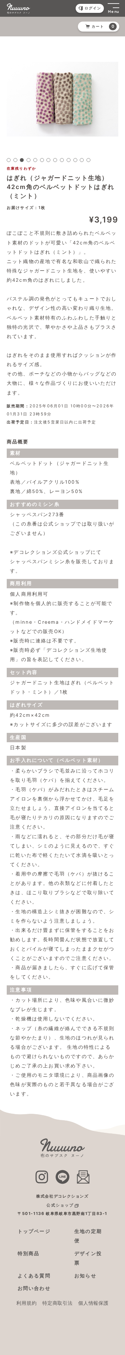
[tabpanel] (62, 99)
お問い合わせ (34, 1288)
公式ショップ (60, 1205)
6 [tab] (42, 160)
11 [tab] (75, 160)
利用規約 (26, 1303)
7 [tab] (48, 160)
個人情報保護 (93, 1303)
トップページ (34, 1231)
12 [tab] (82, 160)
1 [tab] (9, 160)
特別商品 (29, 1253)
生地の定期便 (88, 1236)
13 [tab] (88, 160)
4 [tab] (28, 160)
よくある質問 (34, 1276)
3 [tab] (22, 160)
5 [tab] (35, 160)
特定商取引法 (57, 1303)
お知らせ (85, 1276)
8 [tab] (55, 160)
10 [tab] (69, 160)
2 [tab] (15, 160)
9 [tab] (62, 160)
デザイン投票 (88, 1258)
